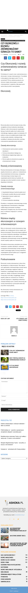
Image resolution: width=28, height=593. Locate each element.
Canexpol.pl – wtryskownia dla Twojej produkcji (13, 449)
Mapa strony (14, 588)
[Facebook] (9, 519)
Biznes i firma (5, 562)
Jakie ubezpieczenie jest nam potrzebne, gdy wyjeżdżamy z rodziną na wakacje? (18, 544)
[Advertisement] (14, 15)
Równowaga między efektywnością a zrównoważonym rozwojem (13, 40)
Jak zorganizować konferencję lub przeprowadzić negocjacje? (18, 530)
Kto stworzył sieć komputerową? (21, 319)
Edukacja (3, 38)
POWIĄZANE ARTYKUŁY (8, 344)
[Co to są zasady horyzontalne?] (5, 367)
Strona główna (4, 35)
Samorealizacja (5, 581)
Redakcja (6, 54)
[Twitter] (18, 519)
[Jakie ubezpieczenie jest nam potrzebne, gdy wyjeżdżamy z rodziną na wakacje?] (5, 545)
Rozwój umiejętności (7, 557)
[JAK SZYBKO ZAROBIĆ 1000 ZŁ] (5, 538)
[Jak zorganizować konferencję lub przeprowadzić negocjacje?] (5, 530)
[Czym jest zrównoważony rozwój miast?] (5, 352)
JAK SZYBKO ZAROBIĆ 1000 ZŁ (18, 535)
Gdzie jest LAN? (5, 318)
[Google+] (14, 519)
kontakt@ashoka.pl (19, 515)
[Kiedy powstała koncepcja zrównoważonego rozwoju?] (5, 360)
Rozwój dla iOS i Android (8, 560)
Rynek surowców (6, 579)
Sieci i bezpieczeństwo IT (8, 555)
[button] (26, 32)
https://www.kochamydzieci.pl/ (8, 299)
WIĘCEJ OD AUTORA (8, 346)
